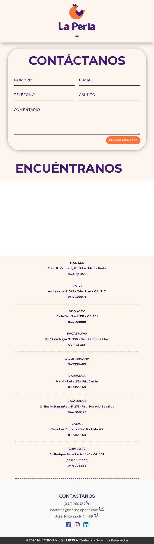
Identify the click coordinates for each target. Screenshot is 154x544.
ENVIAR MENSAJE (123, 140)
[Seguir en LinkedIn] (86, 525)
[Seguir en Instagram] (77, 525)
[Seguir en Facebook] (68, 525)
